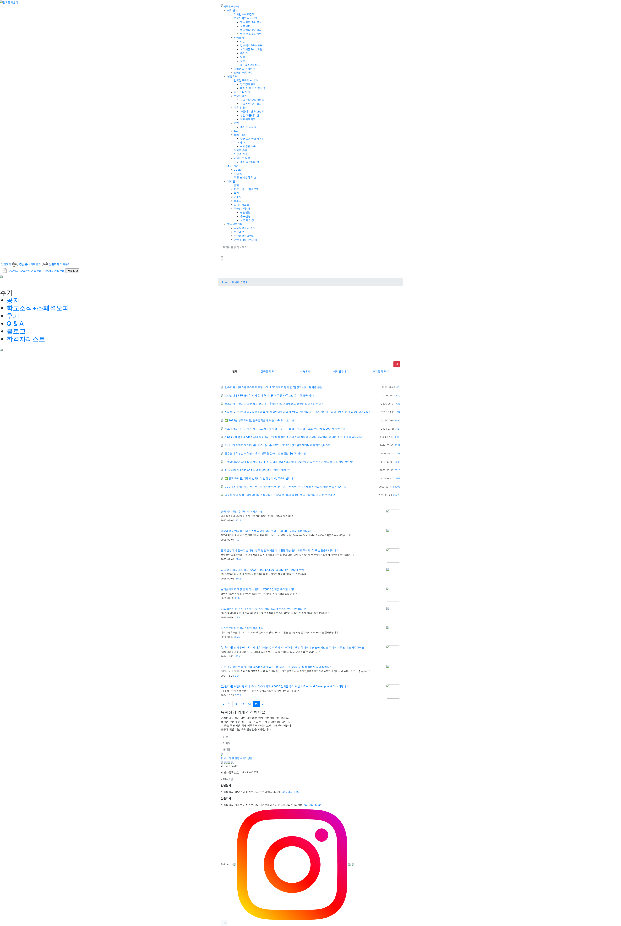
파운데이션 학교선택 (252, 111)
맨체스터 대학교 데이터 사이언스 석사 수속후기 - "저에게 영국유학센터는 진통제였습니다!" (277, 445)
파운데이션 (240, 107)
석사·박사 (239, 142)
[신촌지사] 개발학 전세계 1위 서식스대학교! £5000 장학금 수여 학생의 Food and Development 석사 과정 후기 (285, 686)
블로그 (237, 200)
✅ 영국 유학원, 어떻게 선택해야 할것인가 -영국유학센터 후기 (260, 478)
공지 (236, 185)
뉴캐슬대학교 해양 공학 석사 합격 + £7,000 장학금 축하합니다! (257, 589)
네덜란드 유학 (242, 157)
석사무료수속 (248, 146)
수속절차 (245, 25)
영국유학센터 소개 (244, 227)
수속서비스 (240, 95)
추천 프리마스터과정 (252, 138)
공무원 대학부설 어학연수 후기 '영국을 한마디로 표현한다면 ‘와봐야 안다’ (267, 453)
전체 (234, 371)
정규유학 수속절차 (251, 103)
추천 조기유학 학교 (245, 177)
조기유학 (232, 165)
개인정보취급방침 (244, 235)
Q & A (237, 196)
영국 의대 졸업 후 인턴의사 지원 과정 (242, 511)
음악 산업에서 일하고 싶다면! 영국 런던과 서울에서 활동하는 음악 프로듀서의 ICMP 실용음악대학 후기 (280, 550)
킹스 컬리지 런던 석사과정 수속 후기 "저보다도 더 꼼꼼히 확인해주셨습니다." (265, 608)
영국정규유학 (248, 84)
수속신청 (245, 216)
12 (235, 704)
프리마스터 (240, 134)
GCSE (237, 169)
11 (229, 704)
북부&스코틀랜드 (250, 64)
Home (224, 282)
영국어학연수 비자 (251, 29)
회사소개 (226, 758)
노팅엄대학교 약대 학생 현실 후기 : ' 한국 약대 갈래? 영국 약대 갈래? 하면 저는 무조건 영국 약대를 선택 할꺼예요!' (290, 461)
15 (256, 704)
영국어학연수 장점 (251, 21)
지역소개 (239, 37)
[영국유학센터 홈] (9, 2)
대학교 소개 (240, 150)
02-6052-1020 (291, 791)
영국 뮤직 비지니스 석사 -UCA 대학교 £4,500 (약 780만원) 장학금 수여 (262, 569)
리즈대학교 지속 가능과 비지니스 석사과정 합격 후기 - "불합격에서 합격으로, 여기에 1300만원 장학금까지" (287, 428)
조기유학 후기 (381, 371)
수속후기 (305, 371)
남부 (242, 56)
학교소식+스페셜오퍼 (246, 189)
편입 (236, 122)
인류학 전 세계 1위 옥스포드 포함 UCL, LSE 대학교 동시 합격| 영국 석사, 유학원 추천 (273, 387)
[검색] (223, 253)
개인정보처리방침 (242, 758)
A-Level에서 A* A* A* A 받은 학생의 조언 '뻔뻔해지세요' (257, 470)
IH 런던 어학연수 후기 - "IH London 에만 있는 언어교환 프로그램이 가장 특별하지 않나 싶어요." (276, 666)
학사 (236, 130)
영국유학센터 (235, 223)
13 (242, 704)
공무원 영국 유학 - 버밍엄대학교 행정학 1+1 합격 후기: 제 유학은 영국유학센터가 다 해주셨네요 (280, 494)
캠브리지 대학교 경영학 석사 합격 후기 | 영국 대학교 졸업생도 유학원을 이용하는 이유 (274, 403)
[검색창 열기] (222, 258)
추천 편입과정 (248, 126)
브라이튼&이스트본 (251, 49)
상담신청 (245, 212)
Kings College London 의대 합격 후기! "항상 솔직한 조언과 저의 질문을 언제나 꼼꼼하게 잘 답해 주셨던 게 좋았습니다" (294, 436)
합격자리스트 (241, 204)
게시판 (231, 181)
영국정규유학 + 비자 (246, 80)
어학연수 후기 (341, 371)
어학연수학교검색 (244, 14)
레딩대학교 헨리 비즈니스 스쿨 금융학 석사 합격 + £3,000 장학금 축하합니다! (266, 531)
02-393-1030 (312, 804)
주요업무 (239, 231)
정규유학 (232, 76)
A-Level (238, 173)
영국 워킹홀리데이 (251, 33)
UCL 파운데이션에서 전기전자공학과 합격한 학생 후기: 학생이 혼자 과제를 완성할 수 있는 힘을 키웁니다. (285, 486)
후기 (236, 192)
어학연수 (232, 10)
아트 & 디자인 (242, 91)
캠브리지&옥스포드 (251, 45)
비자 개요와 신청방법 (252, 88)
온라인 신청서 (242, 208)
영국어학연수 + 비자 (246, 18)
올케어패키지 (248, 119)
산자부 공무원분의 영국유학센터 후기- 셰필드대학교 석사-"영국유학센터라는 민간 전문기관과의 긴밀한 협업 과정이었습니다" (297, 412)
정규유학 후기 (269, 371)
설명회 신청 (247, 220)
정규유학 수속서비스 (252, 99)
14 (249, 704)
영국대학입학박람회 (245, 239)
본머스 (244, 53)
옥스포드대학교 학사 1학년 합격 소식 (242, 628)
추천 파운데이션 (249, 115)
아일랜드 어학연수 (244, 68)
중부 (242, 60)
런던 (242, 41)
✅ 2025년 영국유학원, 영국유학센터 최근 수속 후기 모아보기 (261, 420)
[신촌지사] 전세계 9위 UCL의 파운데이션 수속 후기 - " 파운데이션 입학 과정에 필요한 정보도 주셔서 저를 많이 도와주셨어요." (293, 647)
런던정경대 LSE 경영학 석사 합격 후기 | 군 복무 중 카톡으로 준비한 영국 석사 (269, 395)
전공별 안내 (240, 154)
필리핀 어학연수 (243, 72)
